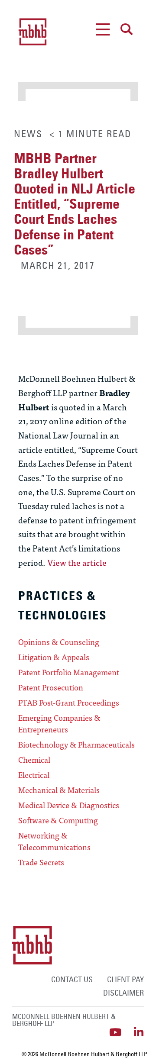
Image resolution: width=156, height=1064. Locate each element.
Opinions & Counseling (58, 642)
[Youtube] (115, 1032)
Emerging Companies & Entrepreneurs (59, 723)
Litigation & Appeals (53, 657)
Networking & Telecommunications (54, 841)
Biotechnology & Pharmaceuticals (76, 744)
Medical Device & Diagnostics (68, 805)
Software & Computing (58, 820)
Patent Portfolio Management (68, 672)
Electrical (33, 775)
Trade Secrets (41, 862)
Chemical (34, 760)
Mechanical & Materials (59, 790)
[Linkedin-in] (138, 1032)
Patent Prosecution (50, 687)
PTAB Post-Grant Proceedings (68, 702)
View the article (77, 562)
